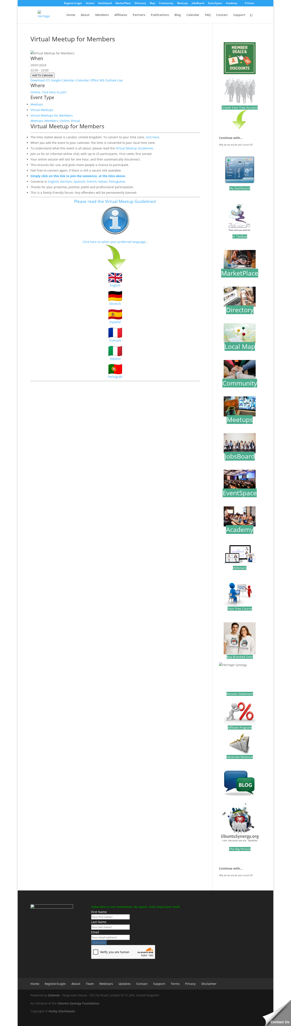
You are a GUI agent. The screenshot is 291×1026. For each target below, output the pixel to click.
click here (152, 137)
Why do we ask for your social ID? (236, 144)
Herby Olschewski (62, 1011)
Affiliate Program (240, 727)
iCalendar (82, 80)
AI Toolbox (239, 236)
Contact (222, 15)
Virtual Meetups (41, 110)
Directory (140, 3)
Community (166, 3)
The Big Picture (240, 849)
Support (239, 15)
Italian (102, 181)
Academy (231, 3)
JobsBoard (198, 3)
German (66, 181)
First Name (99, 912)
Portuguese (117, 181)
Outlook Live (114, 80)
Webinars (239, 568)
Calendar (192, 15)
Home (70, 15)
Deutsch (115, 304)
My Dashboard (239, 188)
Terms (175, 984)
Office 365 (97, 80)
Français (115, 340)
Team (90, 984)
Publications (160, 15)
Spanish (79, 181)
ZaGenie (54, 995)
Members (102, 15)
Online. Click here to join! (48, 92)
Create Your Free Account (240, 107)
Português (115, 377)
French (92, 181)
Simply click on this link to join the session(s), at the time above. (78, 176)
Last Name (98, 922)
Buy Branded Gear (240, 657)
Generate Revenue (239, 757)
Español (115, 322)
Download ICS (40, 80)
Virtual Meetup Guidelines (134, 148)
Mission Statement (239, 694)
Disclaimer (208, 984)
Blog (177, 15)
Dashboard (105, 3)
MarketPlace (123, 3)
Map (152, 3)
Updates (124, 984)
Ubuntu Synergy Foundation (78, 1003)
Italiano (115, 359)
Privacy (190, 984)
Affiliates (120, 15)
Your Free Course (240, 609)
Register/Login (73, 3)
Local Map (240, 346)
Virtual (75, 121)
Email (95, 932)
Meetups (182, 3)
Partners (139, 15)
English (53, 181)
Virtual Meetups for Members (51, 115)
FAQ (208, 15)
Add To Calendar (42, 75)
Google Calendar (63, 80)
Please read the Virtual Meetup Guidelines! (115, 201)
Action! (90, 3)
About (85, 15)
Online (64, 121)
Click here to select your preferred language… (115, 242)
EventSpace (215, 3)
